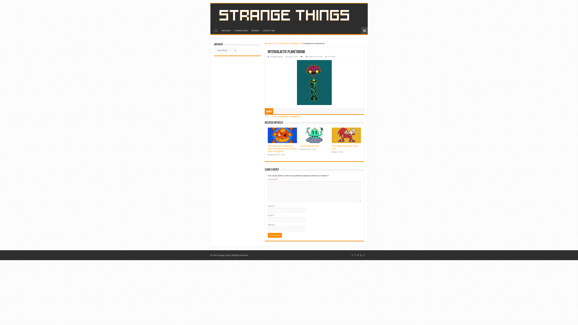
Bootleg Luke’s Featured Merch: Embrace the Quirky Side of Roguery (282, 149)
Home (269, 43)
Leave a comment (316, 57)
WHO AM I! (226, 30)
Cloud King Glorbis (309, 146)
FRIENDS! (255, 30)
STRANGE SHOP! (241, 30)
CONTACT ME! (269, 30)
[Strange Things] (289, 15)
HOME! (216, 30)
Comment (273, 179)
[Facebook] (355, 255)
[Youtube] (361, 255)
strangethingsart (276, 57)
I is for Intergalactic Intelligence (287, 43)
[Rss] (352, 255)
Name (271, 206)
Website (271, 225)
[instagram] (364, 255)
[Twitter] (358, 255)
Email (271, 215)
